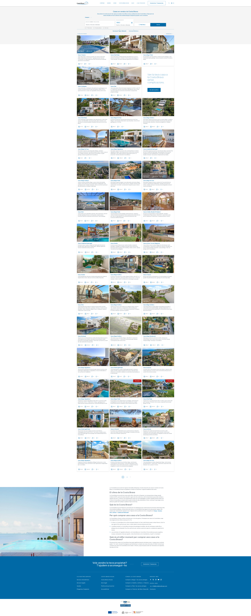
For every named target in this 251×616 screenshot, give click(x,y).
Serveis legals (81, 583)
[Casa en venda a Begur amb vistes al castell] (158, 44)
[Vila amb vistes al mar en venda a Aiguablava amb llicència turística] (93, 357)
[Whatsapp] (161, 579)
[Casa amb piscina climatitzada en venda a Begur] (158, 326)
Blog (133, 3)
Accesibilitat (105, 589)
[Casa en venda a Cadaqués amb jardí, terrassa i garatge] (93, 76)
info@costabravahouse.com (159, 586)
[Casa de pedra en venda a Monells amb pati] (158, 201)
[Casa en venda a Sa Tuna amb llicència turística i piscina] (158, 170)
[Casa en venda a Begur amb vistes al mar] (158, 450)
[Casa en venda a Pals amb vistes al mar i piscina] (93, 107)
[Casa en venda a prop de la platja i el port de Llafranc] (158, 357)
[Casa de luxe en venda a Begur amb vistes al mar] (125, 264)
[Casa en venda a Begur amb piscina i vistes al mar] (125, 139)
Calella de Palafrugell (123, 512)
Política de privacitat (107, 586)
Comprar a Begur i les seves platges (136, 579)
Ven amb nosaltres (154, 89)
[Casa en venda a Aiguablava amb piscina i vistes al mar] (93, 388)
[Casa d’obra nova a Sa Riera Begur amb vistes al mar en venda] (125, 294)
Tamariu (160, 510)
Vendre (109, 3)
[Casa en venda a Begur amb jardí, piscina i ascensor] (158, 107)
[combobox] (99, 24)
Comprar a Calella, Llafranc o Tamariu (137, 583)
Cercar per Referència (133, 31)
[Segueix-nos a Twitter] (153, 579)
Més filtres (142, 24)
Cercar (158, 24)
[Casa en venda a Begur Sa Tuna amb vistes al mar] (93, 139)
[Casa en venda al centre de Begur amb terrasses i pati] (125, 201)
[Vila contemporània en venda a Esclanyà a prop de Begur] (93, 326)
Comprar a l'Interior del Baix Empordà (137, 589)
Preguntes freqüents (83, 589)
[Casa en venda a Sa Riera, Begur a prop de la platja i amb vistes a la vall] (93, 170)
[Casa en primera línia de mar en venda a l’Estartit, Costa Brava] (125, 418)
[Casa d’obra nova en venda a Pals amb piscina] (93, 201)
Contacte (153, 589)
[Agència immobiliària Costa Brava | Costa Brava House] (82, 3)
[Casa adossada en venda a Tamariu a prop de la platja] (93, 44)
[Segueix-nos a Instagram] (156, 579)
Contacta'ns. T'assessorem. (156, 3)
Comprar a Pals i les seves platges (136, 586)
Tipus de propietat (120, 20)
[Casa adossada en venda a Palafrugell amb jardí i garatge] (125, 357)
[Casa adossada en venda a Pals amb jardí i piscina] (125, 76)
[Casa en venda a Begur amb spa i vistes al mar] (125, 170)
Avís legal (104, 583)
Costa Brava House (124, 3)
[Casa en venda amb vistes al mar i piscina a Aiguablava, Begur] (93, 450)
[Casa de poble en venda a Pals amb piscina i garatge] (93, 294)
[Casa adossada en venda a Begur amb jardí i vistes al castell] (158, 294)
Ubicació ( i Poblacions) (92, 21)
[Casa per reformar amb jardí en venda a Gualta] (93, 264)
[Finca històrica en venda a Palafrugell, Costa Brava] (93, 418)
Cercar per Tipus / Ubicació (119, 31)
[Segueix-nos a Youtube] (158, 579)
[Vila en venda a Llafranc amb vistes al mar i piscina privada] (158, 418)
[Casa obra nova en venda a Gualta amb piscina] (125, 233)
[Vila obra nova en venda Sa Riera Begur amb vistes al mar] (125, 450)
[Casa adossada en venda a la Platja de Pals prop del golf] (125, 44)
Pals (111, 512)
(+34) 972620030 (141, 3)
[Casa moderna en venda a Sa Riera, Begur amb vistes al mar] (125, 326)
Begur (155, 510)
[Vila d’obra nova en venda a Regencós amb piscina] (158, 233)
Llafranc (114, 512)
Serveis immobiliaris (83, 579)
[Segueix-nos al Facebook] (150, 579)
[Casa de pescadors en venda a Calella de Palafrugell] (158, 139)
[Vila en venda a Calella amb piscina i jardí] (93, 233)
